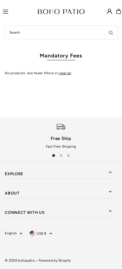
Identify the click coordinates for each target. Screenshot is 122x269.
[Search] (111, 32)
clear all (65, 73)
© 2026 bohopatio (20, 260)
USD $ (42, 233)
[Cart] (118, 11)
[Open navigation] (17, 11)
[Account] (109, 11)
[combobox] (61, 32)
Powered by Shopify (55, 260)
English (11, 233)
